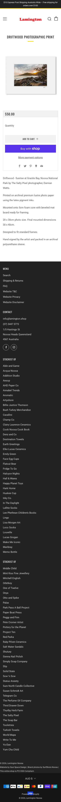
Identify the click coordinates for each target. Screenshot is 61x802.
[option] (30, 75)
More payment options (30, 157)
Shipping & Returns (13, 280)
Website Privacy (11, 296)
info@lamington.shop (14, 318)
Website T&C (10, 291)
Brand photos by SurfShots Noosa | (43, 767)
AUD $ (28, 778)
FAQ (5, 286)
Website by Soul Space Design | (14, 767)
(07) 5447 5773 (11, 324)
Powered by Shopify (30, 794)
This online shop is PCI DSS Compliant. (17, 771)
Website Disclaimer (13, 302)
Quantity (9, 125)
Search (6, 275)
